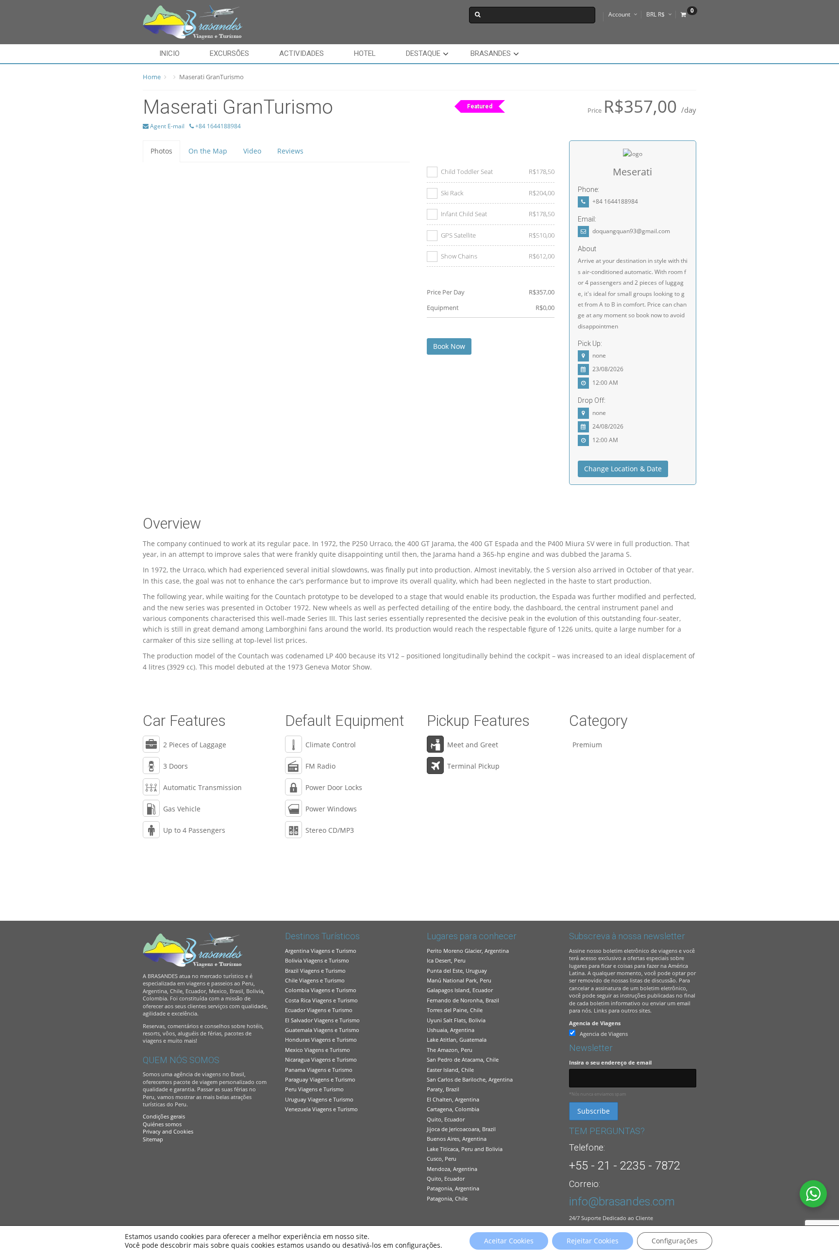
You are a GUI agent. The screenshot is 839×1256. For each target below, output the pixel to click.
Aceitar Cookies (509, 1240)
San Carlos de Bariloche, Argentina (470, 1079)
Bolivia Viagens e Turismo (317, 960)
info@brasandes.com (622, 1201)
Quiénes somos (162, 1124)
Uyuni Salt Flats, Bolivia (456, 1020)
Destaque (423, 53)
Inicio (169, 53)
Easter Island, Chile (450, 1069)
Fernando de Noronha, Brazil (463, 1000)
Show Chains (497, 256)
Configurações (675, 1240)
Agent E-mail (167, 126)
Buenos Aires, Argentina (457, 1138)
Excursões (229, 53)
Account (619, 14)
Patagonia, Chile (447, 1198)
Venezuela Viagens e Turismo (321, 1109)
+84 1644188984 (217, 126)
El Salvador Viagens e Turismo (322, 1020)
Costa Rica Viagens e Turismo (321, 1000)
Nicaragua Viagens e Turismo (321, 1059)
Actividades (301, 53)
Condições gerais (164, 1116)
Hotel (365, 53)
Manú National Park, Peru (459, 980)
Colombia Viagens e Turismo (320, 990)
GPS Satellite (497, 235)
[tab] (161, 150)
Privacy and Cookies (168, 1131)
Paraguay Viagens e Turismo (320, 1079)
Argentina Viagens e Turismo (320, 950)
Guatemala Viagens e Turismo (322, 1029)
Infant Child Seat (497, 213)
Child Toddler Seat (497, 171)
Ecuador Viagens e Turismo (318, 1010)
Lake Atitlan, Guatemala (457, 1039)
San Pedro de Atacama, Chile (463, 1059)
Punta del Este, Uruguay (457, 970)
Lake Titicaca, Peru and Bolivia (465, 1149)
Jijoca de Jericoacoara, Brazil (461, 1129)
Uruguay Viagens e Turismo (319, 1099)
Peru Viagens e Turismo (314, 1089)
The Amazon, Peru (449, 1049)
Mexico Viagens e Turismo (317, 1049)
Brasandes (490, 53)
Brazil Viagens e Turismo (315, 970)
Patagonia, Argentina (453, 1188)
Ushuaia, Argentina (450, 1029)
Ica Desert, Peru (446, 960)
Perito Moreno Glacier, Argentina (468, 950)
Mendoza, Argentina (452, 1168)
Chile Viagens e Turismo (315, 980)
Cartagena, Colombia (453, 1109)
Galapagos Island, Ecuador (460, 990)
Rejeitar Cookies (593, 1240)
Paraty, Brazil (443, 1089)
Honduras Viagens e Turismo (321, 1039)
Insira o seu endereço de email (610, 1062)
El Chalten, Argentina (453, 1099)
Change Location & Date (623, 468)
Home (152, 76)
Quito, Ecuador (446, 1119)
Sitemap (153, 1139)
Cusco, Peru (441, 1158)
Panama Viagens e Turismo (318, 1069)
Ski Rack (497, 193)
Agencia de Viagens (595, 1023)
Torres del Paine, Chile (455, 1010)
